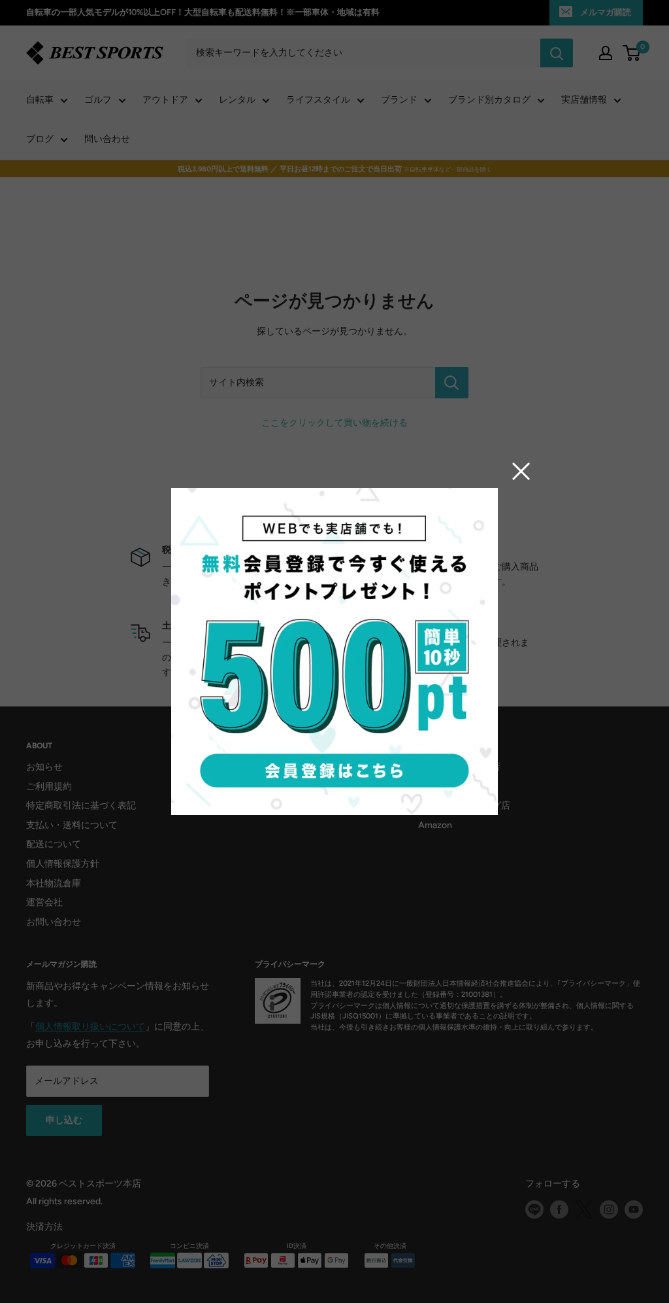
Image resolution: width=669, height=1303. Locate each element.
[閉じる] (521, 471)
